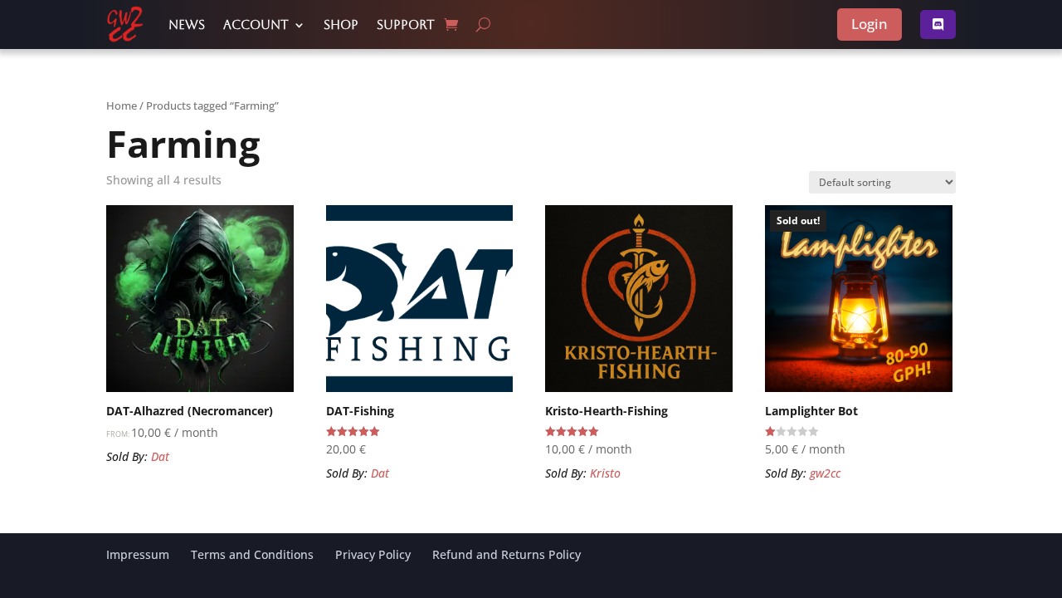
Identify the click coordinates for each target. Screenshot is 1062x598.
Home (121, 105)
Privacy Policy (373, 554)
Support (406, 24)
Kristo (605, 473)
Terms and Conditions (252, 554)
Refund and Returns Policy (506, 554)
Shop (341, 24)
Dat (160, 456)
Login (869, 23)
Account (256, 24)
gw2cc (825, 473)
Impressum (137, 554)
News (186, 24)
